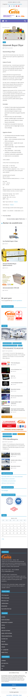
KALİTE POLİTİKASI (5, 619)
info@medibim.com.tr (9, 571)
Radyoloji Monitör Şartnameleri (8, 478)
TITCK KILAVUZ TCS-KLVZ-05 (13, 348)
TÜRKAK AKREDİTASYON (6, 636)
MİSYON (3, 627)
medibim (11, 48)
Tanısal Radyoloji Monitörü (17, 382)
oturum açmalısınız (17, 300)
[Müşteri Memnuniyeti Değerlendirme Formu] (5, 455)
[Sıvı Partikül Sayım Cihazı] (14, 227)
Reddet (14, 688)
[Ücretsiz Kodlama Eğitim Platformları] (5, 403)
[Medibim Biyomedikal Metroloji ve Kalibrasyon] (3, 20)
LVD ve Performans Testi (16, 369)
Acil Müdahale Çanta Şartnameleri (8, 481)
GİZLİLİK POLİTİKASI (5, 630)
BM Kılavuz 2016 (5, 600)
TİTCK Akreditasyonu (15, 362)
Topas (4, 42)
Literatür (20, 345)
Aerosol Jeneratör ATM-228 (11, 288)
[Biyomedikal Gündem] (5, 390)
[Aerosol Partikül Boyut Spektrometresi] (14, 249)
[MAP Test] (5, 377)
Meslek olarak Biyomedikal (17, 395)
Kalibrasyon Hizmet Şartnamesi (8, 483)
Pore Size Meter (7, 215)
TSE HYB (3, 641)
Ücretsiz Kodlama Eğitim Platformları (16, 219)
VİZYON (3, 625)
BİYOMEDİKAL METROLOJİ (17, 343)
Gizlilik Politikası (15, 695)
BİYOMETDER (4, 606)
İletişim (20, 695)
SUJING (2, 666)
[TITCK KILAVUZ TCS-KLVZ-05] (14, 334)
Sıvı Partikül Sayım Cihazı (10, 241)
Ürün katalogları (4, 490)
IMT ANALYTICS (4, 663)
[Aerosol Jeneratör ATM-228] (14, 273)
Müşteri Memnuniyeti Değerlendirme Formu (16, 454)
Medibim (11, 350)
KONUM (3, 647)
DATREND (3, 660)
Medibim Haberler (21, 434)
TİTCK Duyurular (5, 595)
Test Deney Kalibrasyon (7, 436)
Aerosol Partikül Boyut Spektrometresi (9, 264)
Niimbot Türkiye (11, 4)
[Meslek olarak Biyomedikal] (5, 397)
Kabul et (14, 685)
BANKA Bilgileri (4, 644)
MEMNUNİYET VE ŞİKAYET (7, 622)
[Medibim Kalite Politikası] (5, 461)
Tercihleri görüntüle (14, 692)
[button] (26, 672)
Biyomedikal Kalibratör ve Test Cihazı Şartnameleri (12, 476)
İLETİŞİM (3, 617)
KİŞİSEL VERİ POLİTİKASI (6, 633)
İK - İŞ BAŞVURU (4, 649)
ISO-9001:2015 (4, 638)
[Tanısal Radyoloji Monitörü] (5, 384)
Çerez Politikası (9, 695)
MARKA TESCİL (4, 652)
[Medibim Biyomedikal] (6, 555)
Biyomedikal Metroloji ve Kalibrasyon (10, 345)
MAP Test (13, 376)
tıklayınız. (16, 201)
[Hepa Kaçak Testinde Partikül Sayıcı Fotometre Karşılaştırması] (5, 410)
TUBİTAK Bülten (4, 603)
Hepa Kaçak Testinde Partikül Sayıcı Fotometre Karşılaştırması (18, 409)
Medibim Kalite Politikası (16, 460)
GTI (2, 668)
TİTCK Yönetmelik (5, 598)
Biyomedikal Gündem (15, 389)
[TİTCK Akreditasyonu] (5, 364)
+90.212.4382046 (15, 569)
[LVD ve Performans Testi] (5, 370)
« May (2, 539)
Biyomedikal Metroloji (7, 343)
